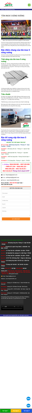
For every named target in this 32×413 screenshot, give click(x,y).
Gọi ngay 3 (27, 410)
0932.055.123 (4, 272)
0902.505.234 (26, 270)
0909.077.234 (19, 272)
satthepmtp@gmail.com (12, 177)
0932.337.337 (11, 270)
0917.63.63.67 (18, 270)
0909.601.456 (5, 273)
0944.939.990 (13, 183)
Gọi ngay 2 (16, 410)
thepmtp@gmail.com (11, 175)
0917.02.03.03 (26, 272)
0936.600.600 (12, 272)
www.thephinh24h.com (13, 180)
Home (2, 9)
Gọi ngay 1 (5, 410)
